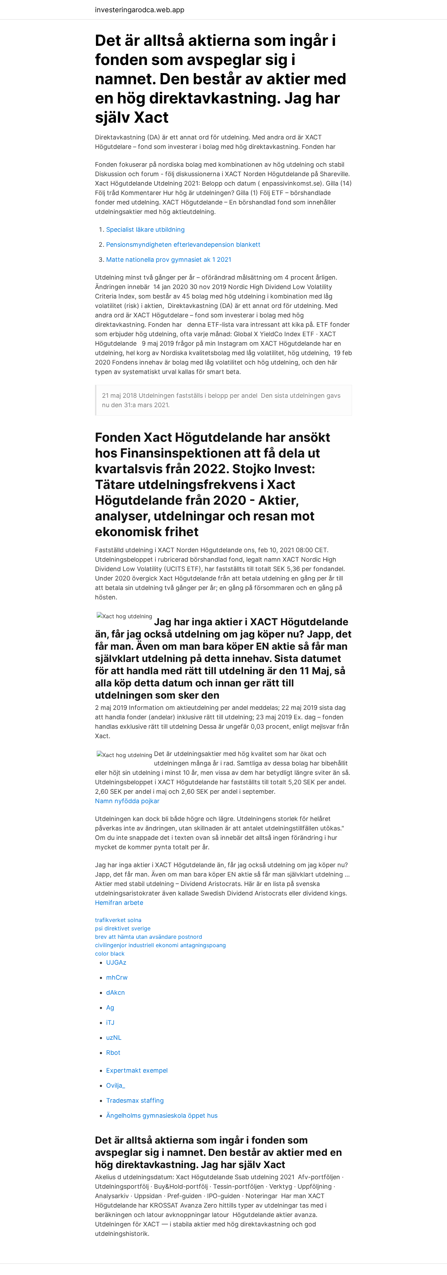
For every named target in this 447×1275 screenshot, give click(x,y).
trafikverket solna (118, 919)
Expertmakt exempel (137, 1070)
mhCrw (117, 977)
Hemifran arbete (119, 902)
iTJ (110, 1022)
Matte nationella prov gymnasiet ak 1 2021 (168, 259)
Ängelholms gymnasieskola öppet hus (162, 1115)
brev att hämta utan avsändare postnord (148, 936)
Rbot (113, 1052)
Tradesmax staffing (135, 1100)
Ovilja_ (115, 1085)
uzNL (114, 1037)
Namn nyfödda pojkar (127, 801)
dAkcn (115, 992)
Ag (110, 1007)
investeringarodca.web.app (139, 9)
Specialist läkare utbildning (145, 229)
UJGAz (116, 962)
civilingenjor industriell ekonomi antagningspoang (160, 945)
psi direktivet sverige (123, 928)
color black (110, 953)
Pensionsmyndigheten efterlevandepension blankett (183, 244)
